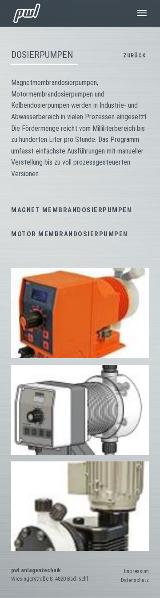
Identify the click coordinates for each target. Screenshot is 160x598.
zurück (134, 56)
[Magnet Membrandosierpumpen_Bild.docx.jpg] (80, 313)
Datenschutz (135, 580)
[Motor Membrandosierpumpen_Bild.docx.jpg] (80, 506)
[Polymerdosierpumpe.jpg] (80, 410)
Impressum (136, 571)
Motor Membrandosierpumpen (69, 234)
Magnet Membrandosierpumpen (71, 210)
